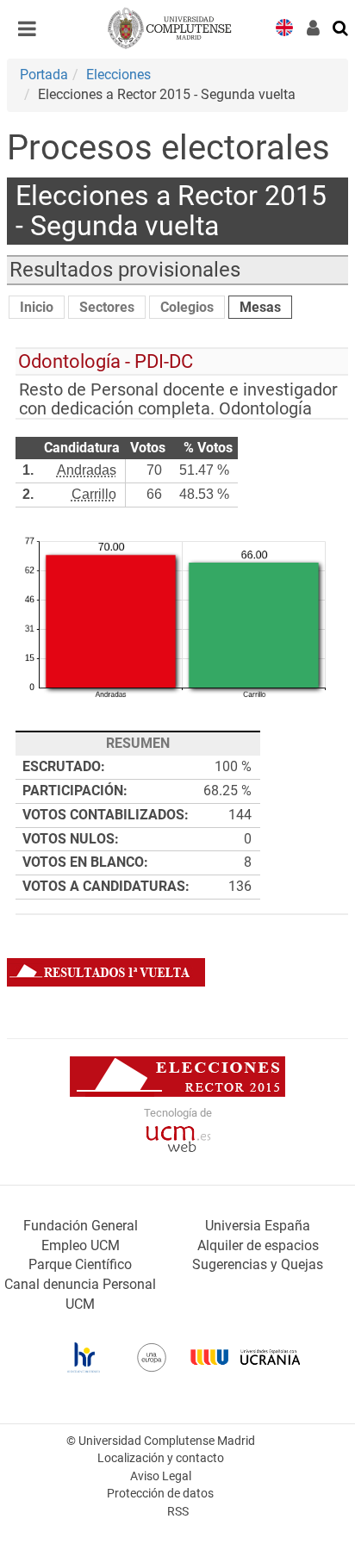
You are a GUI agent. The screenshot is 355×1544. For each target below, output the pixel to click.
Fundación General (80, 1225)
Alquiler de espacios (258, 1245)
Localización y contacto (160, 1458)
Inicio (36, 307)
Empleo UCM (80, 1245)
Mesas (260, 307)
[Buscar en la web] (341, 27)
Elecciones (118, 74)
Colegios (187, 307)
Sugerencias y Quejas (257, 1264)
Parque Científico (80, 1264)
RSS (178, 1511)
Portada (44, 74)
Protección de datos (160, 1493)
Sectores (106, 307)
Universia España (257, 1225)
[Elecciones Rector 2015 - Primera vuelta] (106, 971)
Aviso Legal (160, 1476)
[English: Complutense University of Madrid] (284, 26)
